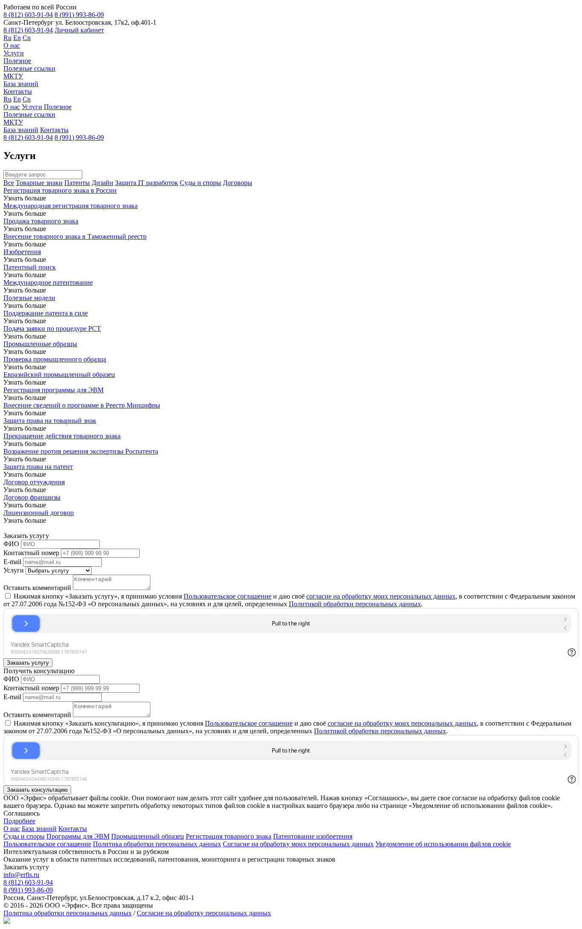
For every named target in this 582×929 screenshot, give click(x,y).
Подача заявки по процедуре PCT (52, 328)
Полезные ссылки (29, 68)
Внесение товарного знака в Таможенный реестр (75, 236)
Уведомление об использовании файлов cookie (443, 844)
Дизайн (102, 182)
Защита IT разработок (146, 182)
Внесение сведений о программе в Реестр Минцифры (81, 405)
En (17, 37)
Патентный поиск (29, 267)
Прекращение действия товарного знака (62, 436)
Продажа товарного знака (40, 221)
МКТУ (13, 76)
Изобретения (22, 251)
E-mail (12, 561)
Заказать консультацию (37, 790)
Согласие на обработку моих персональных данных (298, 844)
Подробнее (19, 821)
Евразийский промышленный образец (59, 374)
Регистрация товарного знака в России (60, 190)
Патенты (77, 182)
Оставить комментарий (37, 587)
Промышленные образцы (40, 343)
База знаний (20, 83)
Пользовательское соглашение (227, 596)
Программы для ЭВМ (77, 836)
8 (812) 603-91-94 (28, 14)
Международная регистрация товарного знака (70, 205)
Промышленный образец (147, 836)
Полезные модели (29, 297)
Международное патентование (48, 282)
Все (8, 182)
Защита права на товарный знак (49, 420)
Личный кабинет (79, 30)
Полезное (17, 60)
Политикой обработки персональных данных (355, 604)
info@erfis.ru (21, 874)
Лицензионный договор (38, 512)
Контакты (17, 91)
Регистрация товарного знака (228, 836)
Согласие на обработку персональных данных (204, 913)
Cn (27, 37)
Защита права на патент (38, 466)
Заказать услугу (28, 663)
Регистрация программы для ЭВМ (53, 390)
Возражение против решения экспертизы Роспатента (80, 451)
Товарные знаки (39, 182)
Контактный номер (31, 552)
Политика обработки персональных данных (157, 844)
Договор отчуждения (34, 482)
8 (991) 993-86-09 (79, 14)
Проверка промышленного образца (54, 359)
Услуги (13, 53)
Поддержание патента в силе (45, 313)
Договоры (237, 182)
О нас (11, 45)
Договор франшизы (32, 497)
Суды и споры (200, 182)
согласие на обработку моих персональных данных (380, 596)
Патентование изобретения (312, 836)
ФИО (11, 543)
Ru (7, 37)
